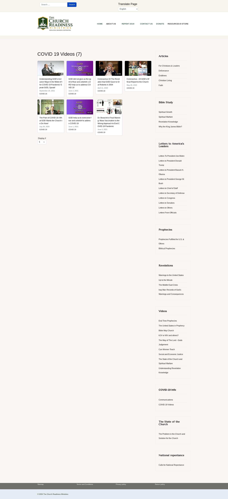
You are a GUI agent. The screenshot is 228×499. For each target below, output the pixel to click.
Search (72, 5)
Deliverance (164, 71)
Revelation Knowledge (168, 122)
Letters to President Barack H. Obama (171, 172)
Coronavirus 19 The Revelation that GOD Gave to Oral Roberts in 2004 (109, 82)
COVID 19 (43, 94)
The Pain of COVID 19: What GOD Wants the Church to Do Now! (50, 120)
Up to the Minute (165, 280)
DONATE (160, 24)
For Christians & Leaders (169, 66)
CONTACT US (146, 24)
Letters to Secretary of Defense (172, 193)
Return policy (160, 484)
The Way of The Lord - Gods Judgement (170, 342)
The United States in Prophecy (171, 326)
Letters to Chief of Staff (168, 188)
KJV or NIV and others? (168, 335)
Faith (161, 85)
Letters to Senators (166, 203)
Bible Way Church (166, 331)
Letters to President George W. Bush (171, 181)
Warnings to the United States (171, 275)
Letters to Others (165, 208)
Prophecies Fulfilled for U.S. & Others (171, 241)
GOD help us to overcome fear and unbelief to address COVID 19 (80, 120)
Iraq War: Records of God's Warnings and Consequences (171, 292)
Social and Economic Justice (171, 354)
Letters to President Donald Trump (170, 163)
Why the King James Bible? (170, 127)
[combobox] (53, 4)
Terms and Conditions (85, 484)
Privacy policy (121, 484)
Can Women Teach (167, 349)
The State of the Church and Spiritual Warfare (170, 361)
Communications (166, 400)
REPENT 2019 (128, 24)
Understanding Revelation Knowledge (170, 370)
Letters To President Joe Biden (171, 156)
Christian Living (165, 80)
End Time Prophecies (168, 321)
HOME (100, 24)
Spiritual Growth (165, 112)
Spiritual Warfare (166, 117)
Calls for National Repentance (171, 465)
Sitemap (40, 484)
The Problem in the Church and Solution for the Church (172, 436)
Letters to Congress (167, 198)
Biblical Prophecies (167, 248)
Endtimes (163, 76)
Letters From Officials (167, 213)
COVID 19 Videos (166, 405)
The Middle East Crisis (168, 285)
